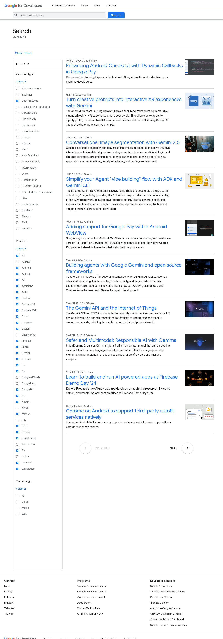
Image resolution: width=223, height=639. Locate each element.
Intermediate (29, 167)
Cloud (25, 316)
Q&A (24, 198)
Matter (26, 413)
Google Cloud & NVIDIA (90, 613)
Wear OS (27, 462)
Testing (26, 216)
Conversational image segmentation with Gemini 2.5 (122, 142)
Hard (24, 149)
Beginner (27, 94)
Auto (25, 292)
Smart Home (29, 438)
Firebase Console (159, 602)
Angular (26, 273)
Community (28, 125)
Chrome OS (28, 304)
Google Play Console (161, 597)
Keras (25, 407)
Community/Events (63, 5)
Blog (97, 5)
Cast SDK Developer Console (165, 613)
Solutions (27, 210)
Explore (26, 143)
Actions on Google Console (165, 608)
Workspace (28, 468)
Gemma (26, 359)
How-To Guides (30, 155)
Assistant (27, 286)
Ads (24, 255)
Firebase (27, 340)
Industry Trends (31, 161)
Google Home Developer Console (168, 624)
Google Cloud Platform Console (167, 591)
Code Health (29, 119)
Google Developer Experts (91, 597)
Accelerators (84, 602)
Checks (26, 298)
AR (23, 280)
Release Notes (30, 204)
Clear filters (23, 53)
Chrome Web (29, 310)
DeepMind (27, 322)
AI (23, 495)
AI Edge (26, 261)
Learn (84, 5)
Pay (24, 420)
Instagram (10, 597)
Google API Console (161, 586)
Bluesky (8, 591)
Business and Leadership (36, 106)
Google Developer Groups (91, 591)
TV (23, 450)
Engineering (28, 334)
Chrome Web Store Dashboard (167, 619)
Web (24, 514)
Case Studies (29, 113)
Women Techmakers (88, 608)
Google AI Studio (31, 377)
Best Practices (30, 100)
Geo (24, 365)
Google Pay (28, 389)
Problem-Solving (31, 186)
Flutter (25, 347)
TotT (24, 222)
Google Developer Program (92, 586)
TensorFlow (28, 444)
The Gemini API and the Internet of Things (111, 308)
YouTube (111, 5)
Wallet (25, 456)
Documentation (31, 131)
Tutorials (27, 228)
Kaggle (26, 401)
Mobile (25, 507)
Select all (21, 81)
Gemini (26, 353)
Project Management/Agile (37, 192)
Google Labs (29, 383)
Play (24, 426)
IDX (24, 395)
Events (26, 137)
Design (26, 328)
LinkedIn (8, 602)
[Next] (187, 448)
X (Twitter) (9, 608)
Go (23, 371)
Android (26, 267)
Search (116, 15)
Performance (29, 179)
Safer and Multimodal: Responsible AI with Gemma (121, 340)
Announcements (31, 88)
